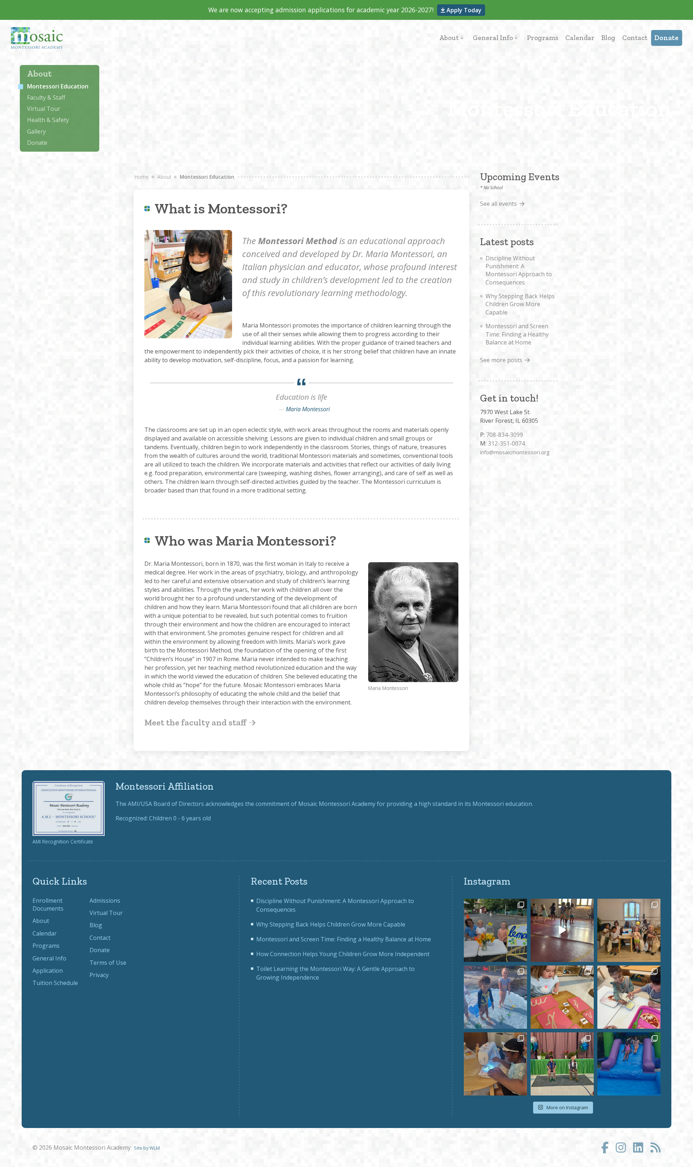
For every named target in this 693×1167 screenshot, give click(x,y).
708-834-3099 (504, 435)
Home (142, 176)
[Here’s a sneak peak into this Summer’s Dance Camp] (562, 930)
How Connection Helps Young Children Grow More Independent (343, 954)
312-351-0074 (506, 443)
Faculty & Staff (46, 97)
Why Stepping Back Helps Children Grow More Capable (520, 304)
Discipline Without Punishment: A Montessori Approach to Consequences (518, 270)
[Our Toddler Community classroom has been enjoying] (629, 997)
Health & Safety (48, 120)
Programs (542, 38)
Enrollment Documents (48, 904)
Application (47, 971)
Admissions (105, 900)
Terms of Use (108, 963)
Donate (666, 38)
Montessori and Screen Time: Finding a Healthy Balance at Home (517, 334)
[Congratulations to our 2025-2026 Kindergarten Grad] (562, 1064)
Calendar (579, 38)
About (449, 38)
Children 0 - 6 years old (180, 818)
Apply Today (463, 10)
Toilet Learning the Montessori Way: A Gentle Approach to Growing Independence (335, 973)
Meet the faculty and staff (196, 722)
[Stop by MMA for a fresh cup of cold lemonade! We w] (495, 930)
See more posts (501, 360)
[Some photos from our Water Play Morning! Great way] (495, 997)
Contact (635, 38)
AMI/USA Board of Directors (166, 804)
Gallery (36, 131)
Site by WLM (147, 1148)
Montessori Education (57, 86)
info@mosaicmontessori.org (515, 452)
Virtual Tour (43, 109)
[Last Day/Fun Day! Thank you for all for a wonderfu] (629, 1064)
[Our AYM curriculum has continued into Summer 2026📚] (562, 997)
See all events (498, 204)
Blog (608, 38)
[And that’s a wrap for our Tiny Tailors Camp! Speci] (629, 930)
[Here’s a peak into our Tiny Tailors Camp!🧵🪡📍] (495, 1064)
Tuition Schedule (55, 983)
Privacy (99, 975)
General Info (493, 38)
